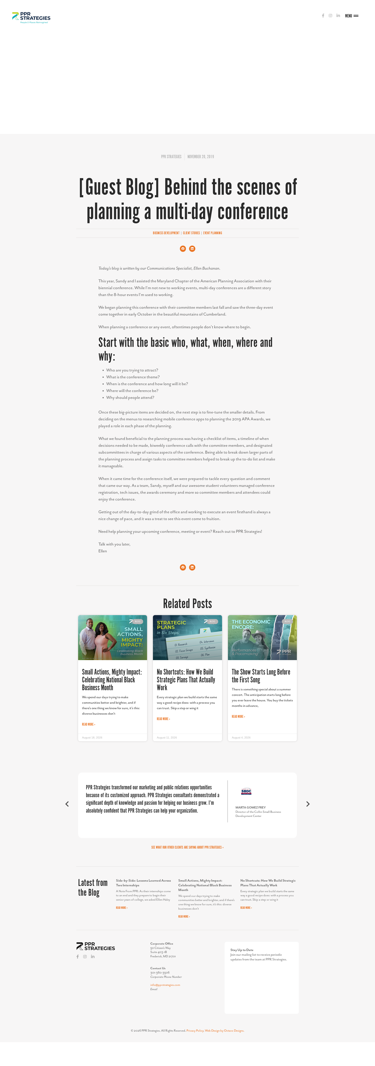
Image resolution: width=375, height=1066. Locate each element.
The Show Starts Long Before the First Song (261, 676)
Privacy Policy (195, 1031)
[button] (183, 249)
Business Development (166, 233)
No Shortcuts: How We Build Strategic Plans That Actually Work (186, 680)
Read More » (88, 724)
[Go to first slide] (308, 805)
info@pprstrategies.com (165, 985)
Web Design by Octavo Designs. (224, 1031)
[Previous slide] (67, 805)
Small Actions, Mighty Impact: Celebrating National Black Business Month (112, 680)
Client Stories (191, 233)
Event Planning (212, 233)
